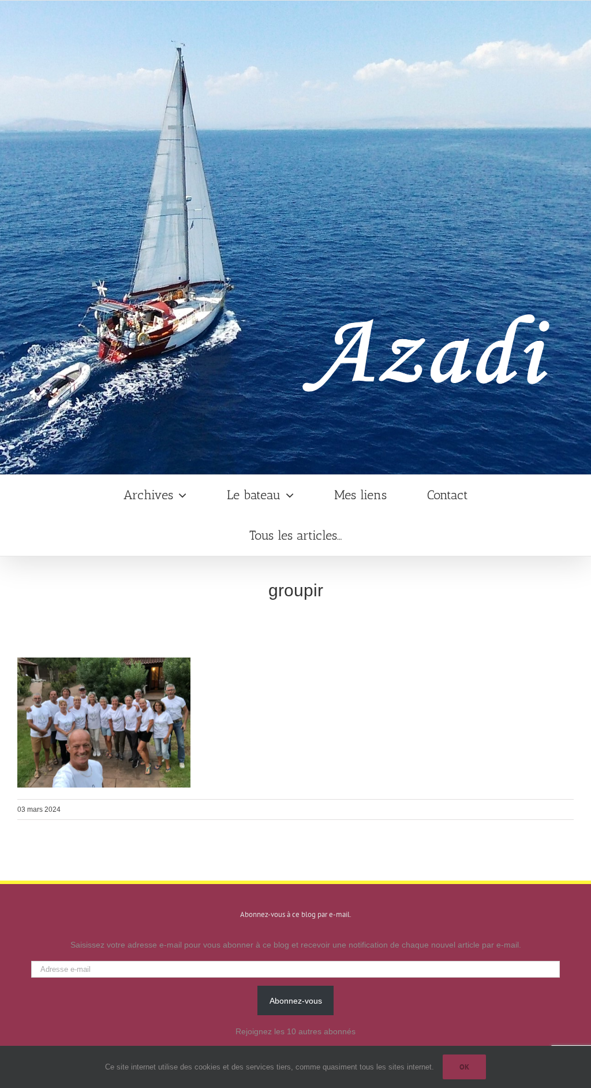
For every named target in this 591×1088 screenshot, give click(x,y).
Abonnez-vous (296, 1000)
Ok (464, 1067)
